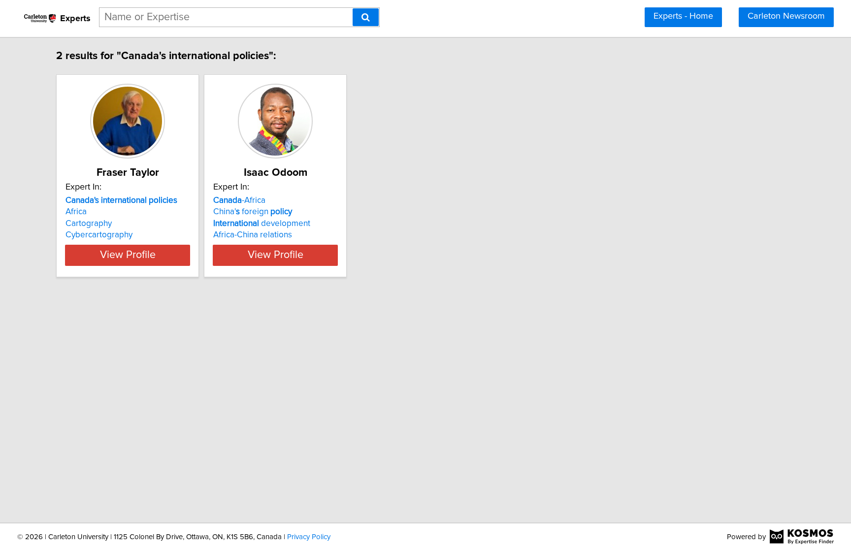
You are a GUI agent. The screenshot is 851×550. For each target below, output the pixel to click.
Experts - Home (683, 16)
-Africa (239, 200)
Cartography (88, 223)
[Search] (366, 17)
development (261, 223)
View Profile (128, 255)
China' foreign (252, 211)
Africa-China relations (252, 234)
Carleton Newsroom (786, 16)
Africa (76, 211)
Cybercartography (98, 234)
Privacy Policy (308, 537)
